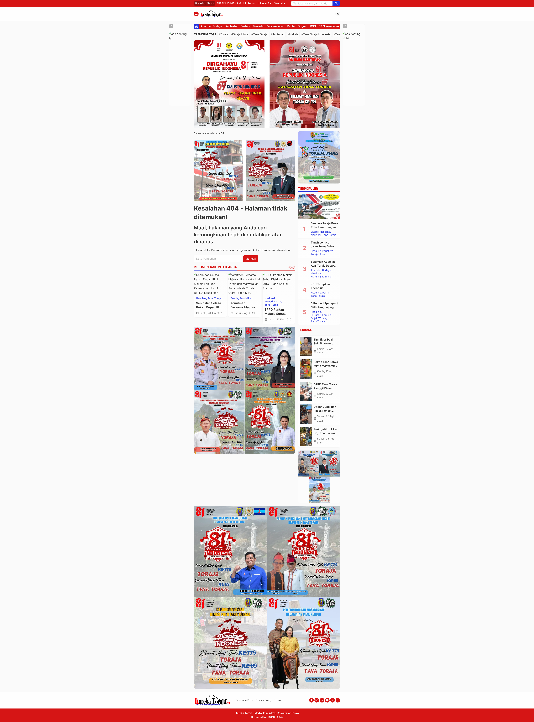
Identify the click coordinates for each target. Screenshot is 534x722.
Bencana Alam (275, 26)
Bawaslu (258, 26)
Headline (201, 298)
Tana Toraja (329, 235)
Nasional (316, 235)
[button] (336, 3)
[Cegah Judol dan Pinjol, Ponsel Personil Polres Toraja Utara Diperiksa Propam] (306, 414)
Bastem (245, 26)
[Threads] (322, 700)
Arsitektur (231, 26)
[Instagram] (316, 700)
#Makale (293, 34)
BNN (313, 26)
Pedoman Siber (244, 700)
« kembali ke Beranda (208, 250)
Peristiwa (327, 251)
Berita (291, 26)
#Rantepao (277, 34)
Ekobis (315, 232)
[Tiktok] (338, 700)
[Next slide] (293, 267)
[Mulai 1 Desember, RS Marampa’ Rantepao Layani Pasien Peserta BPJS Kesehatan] (279, 284)
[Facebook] (311, 700)
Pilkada (234, 298)
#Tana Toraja (259, 34)
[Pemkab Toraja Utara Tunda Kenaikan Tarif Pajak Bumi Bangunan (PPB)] (210, 284)
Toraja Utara (215, 298)
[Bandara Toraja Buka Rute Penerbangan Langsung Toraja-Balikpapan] (319, 206)
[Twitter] (332, 700)
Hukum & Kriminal (321, 276)
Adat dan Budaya (211, 26)
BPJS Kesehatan (329, 26)
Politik (325, 292)
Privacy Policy (263, 700)
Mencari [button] (250, 258)
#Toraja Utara (239, 34)
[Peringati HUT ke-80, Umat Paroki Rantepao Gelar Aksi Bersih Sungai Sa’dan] (306, 436)
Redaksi (278, 700)
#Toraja (223, 34)
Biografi (302, 26)
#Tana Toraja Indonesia (315, 34)
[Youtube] (327, 700)
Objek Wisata (318, 318)
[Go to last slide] (290, 267)
